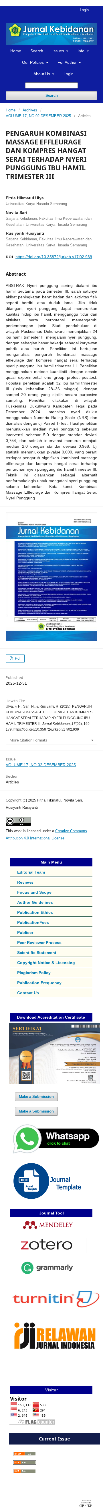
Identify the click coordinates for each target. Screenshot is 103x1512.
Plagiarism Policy (34, 972)
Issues (58, 51)
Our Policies (33, 62)
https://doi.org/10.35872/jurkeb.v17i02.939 (53, 256)
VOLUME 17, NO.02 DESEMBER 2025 (38, 116)
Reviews (25, 882)
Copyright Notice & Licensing (46, 962)
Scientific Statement (36, 952)
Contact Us (28, 992)
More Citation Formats (28, 740)
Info (82, 51)
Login (69, 74)
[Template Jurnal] (47, 1197)
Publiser (25, 932)
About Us (42, 74)
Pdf (17, 658)
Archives (30, 110)
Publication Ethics (35, 912)
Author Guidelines (35, 902)
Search (36, 51)
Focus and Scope (34, 892)
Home (15, 51)
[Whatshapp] (54, 1153)
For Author (68, 62)
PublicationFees (33, 922)
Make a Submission (36, 1096)
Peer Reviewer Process (39, 942)
